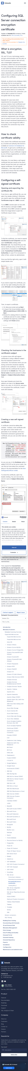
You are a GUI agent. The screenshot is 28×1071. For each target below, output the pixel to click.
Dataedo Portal (7, 935)
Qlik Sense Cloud (12, 853)
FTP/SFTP (10, 760)
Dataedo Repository (9, 940)
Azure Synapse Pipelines (14, 725)
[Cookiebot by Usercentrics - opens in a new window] (20, 517)
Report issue (21, 612)
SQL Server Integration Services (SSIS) (13, 888)
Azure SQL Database (13, 719)
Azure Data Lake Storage (14, 716)
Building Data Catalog (9, 920)
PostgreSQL (10, 843)
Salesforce (10, 859)
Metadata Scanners (9, 629)
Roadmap (3, 1003)
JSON (8, 803)
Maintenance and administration (12, 949)
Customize (13, 552)
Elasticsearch (10, 755)
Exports (5, 942)
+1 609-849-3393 (7, 977)
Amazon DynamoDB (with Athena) (14, 660)
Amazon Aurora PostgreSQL (15, 650)
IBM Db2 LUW (11, 783)
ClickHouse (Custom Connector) (13, 731)
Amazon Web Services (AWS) (15, 677)
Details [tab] (14, 521)
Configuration (7, 947)
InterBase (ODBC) (12, 801)
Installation (6, 944)
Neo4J (9, 835)
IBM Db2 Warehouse (13, 788)
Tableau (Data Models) (13, 902)
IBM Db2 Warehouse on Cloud (15, 791)
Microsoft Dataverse (12, 814)
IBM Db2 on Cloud (12, 786)
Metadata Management (10, 928)
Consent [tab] (5, 521)
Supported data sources (12, 634)
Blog (2, 1024)
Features (3, 997)
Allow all (14, 547)
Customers (4, 1021)
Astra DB (9, 642)
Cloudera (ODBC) (12, 735)
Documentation (5, 1000)
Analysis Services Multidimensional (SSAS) (14, 683)
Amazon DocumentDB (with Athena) (15, 653)
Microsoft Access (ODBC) (14, 808)
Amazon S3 (10, 671)
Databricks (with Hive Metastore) (13, 743)
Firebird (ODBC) (11, 758)
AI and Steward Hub (9, 925)
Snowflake (10, 872)
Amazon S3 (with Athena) (14, 674)
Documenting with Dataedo (11, 923)
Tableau (9, 904)
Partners (3, 1031)
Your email (4, 1047)
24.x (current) (15, 35)
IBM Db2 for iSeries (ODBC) (15, 776)
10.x (21, 35)
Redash (9, 856)
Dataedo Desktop (8, 937)
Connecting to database (14, 877)
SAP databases (11, 861)
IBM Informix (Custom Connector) (13, 797)
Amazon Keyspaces (12, 664)
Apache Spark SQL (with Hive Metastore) (15, 700)
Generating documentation (15, 879)
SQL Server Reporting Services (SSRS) (16, 893)
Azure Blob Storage (12, 708)
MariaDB (9, 806)
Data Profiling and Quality (10, 932)
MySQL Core (10, 830)
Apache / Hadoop (12, 689)
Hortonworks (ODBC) (13, 768)
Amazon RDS (11, 666)
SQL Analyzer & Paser (7, 1010)
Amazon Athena (11, 644)
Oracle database (11, 838)
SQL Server (10, 875)
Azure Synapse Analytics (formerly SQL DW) (14, 722)
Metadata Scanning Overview (13, 632)
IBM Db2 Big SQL (12, 774)
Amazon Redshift (12, 669)
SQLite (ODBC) (11, 896)
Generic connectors (10, 915)
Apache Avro (10, 692)
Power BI (9, 845)
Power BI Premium (12, 848)
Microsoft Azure (11, 811)
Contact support (8, 612)
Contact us (4, 1026)
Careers (3, 1029)
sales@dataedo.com (8, 975)
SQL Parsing (8, 917)
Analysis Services (12, 679)
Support (3, 1008)
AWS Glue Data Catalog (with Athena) (15, 704)
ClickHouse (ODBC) (12, 728)
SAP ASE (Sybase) (12, 867)
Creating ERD (11, 885)
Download (4, 1005)
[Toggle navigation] (24, 3)
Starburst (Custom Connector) (15, 899)
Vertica (9, 909)
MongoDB (10, 824)
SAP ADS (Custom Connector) (15, 864)
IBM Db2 (9, 771)
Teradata (9, 907)
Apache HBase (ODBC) (13, 697)
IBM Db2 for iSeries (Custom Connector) (15, 779)
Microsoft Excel (11, 819)
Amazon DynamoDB (13, 657)
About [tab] (23, 521)
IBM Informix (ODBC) (13, 794)
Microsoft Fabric (11, 822)
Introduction (6, 627)
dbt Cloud (9, 747)
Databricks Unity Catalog (14, 740)
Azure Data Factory (12, 713)
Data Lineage (7, 930)
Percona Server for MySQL (15, 840)
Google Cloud (11, 766)
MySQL (9, 827)
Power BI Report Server (14, 851)
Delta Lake (10, 752)
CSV (8, 738)
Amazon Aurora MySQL (14, 647)
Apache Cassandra (12, 694)
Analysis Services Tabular (14, 686)
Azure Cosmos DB (12, 711)
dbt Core (9, 750)
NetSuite (9, 832)
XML (8, 912)
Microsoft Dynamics (13, 816)
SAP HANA (10, 869)
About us (3, 1019)
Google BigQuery (12, 763)
